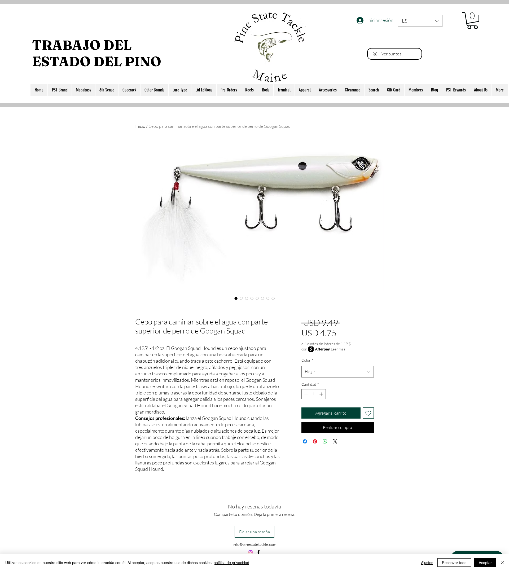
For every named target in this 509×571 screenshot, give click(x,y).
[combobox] (337, 371)
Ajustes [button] (427, 562)
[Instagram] (250, 552)
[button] (472, 20)
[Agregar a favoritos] (368, 413)
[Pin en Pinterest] (315, 441)
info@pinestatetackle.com (254, 544)
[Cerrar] (502, 562)
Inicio (140, 126)
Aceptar (485, 562)
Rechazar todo (454, 562)
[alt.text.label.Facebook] (258, 552)
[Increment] (321, 394)
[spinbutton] (313, 394)
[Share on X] (335, 441)
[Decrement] (305, 394)
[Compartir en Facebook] (305, 441)
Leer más (338, 349)
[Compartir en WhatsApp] (325, 441)
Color (307, 360)
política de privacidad (231, 562)
